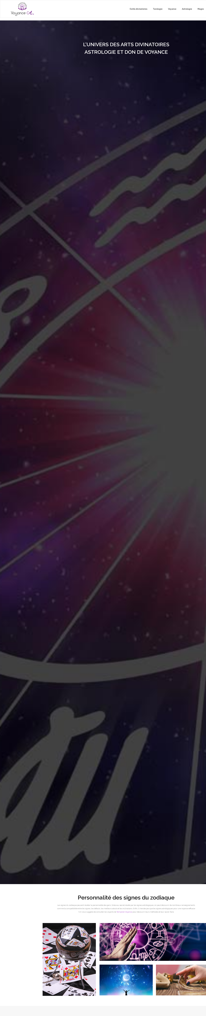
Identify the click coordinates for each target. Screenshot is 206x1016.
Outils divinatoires (138, 9)
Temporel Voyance (124, 912)
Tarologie (157, 9)
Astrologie (187, 9)
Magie (201, 9)
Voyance (172, 9)
